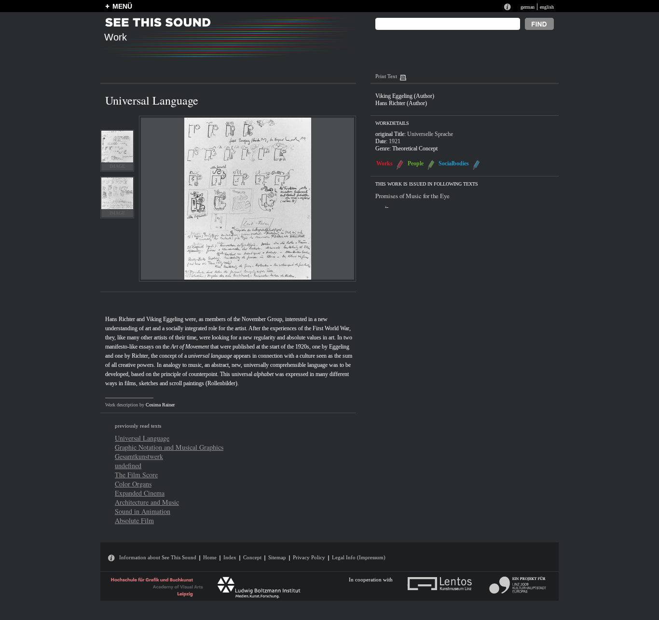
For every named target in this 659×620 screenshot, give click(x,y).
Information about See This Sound (157, 557)
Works (384, 163)
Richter (140, 355)
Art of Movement (190, 346)
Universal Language (142, 438)
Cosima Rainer (160, 404)
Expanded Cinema (140, 493)
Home (210, 557)
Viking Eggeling (164, 319)
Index (229, 557)
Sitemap (277, 557)
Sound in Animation (142, 511)
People (416, 163)
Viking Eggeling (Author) (404, 96)
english (547, 7)
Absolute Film (134, 520)
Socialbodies (454, 163)
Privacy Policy (309, 557)
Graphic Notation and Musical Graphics (169, 447)
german (528, 7)
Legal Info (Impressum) (358, 557)
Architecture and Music (147, 502)
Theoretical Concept (415, 148)
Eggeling (339, 346)
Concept (252, 557)
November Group (262, 319)
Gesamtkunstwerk (139, 456)
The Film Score (136, 474)
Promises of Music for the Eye (412, 195)
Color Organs (133, 483)
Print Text (386, 76)
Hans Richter (120, 319)
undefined (128, 465)
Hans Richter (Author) (401, 103)
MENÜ (122, 6)
